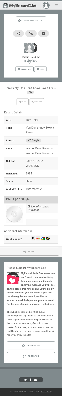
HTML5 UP (46, 391)
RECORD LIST (26, 69)
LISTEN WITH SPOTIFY (32, 20)
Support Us (33, 345)
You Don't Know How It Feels (38, 87)
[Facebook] (31, 379)
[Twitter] (26, 379)
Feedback (33, 356)
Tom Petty (12, 87)
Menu (56, 5)
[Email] (36, 379)
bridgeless (31, 60)
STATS (42, 69)
